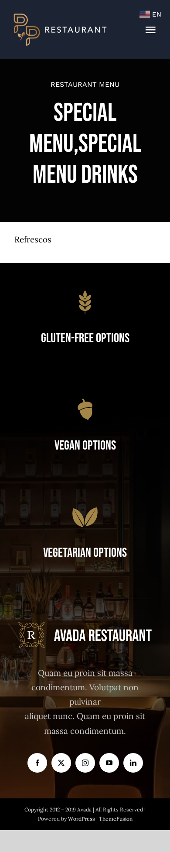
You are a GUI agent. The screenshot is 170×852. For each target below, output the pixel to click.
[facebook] (37, 763)
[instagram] (85, 763)
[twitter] (61, 763)
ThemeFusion (116, 818)
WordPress (82, 818)
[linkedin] (133, 763)
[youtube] (109, 763)
